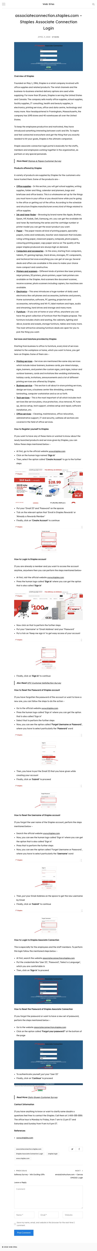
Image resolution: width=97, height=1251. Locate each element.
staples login (52, 1154)
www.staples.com (57, 451)
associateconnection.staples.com (59, 958)
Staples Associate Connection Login (29, 1154)
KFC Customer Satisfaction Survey (44, 683)
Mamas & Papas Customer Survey (44, 161)
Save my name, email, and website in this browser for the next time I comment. (46, 1223)
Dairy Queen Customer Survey (42, 1097)
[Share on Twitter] (72, 1149)
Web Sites (48, 4)
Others (55, 37)
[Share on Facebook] (79, 1149)
